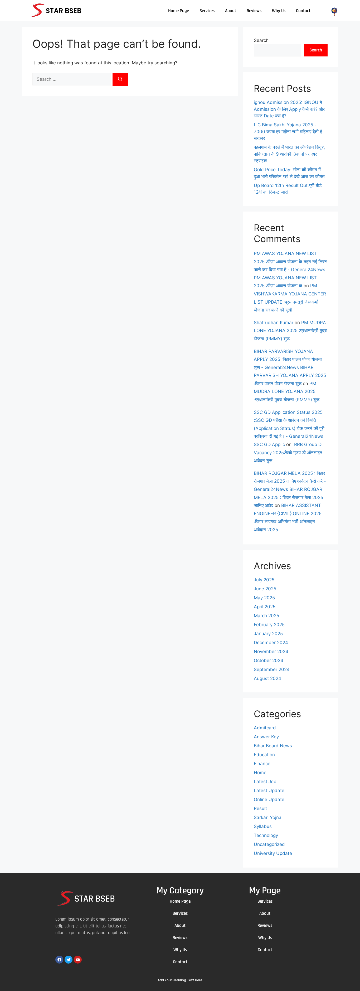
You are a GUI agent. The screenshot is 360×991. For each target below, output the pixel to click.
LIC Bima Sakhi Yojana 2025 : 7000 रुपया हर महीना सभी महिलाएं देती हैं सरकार (288, 131)
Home (260, 772)
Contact (303, 11)
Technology (266, 835)
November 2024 (271, 651)
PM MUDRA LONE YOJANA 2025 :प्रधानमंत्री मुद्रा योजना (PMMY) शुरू (290, 330)
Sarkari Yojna (267, 817)
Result (260, 808)
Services (207, 11)
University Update (273, 853)
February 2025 (269, 624)
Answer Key (266, 736)
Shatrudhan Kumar (273, 322)
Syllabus (263, 826)
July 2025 (264, 579)
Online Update (269, 799)
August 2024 (267, 678)
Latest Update (269, 790)
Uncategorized (269, 844)
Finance (262, 763)
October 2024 (268, 660)
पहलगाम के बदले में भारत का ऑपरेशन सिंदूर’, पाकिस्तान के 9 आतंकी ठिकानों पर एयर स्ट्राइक (289, 154)
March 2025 (266, 615)
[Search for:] (72, 79)
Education (264, 754)
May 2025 (264, 597)
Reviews (254, 11)
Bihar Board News (273, 745)
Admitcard (265, 727)
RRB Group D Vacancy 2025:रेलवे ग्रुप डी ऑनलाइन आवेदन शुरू (288, 452)
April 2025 (264, 606)
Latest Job (265, 781)
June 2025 (265, 588)
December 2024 (271, 642)
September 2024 (272, 669)
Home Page (178, 11)
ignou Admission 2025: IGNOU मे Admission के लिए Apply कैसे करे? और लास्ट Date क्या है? (289, 109)
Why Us (278, 11)
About (230, 11)
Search (261, 40)
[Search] (120, 79)
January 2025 (268, 633)
